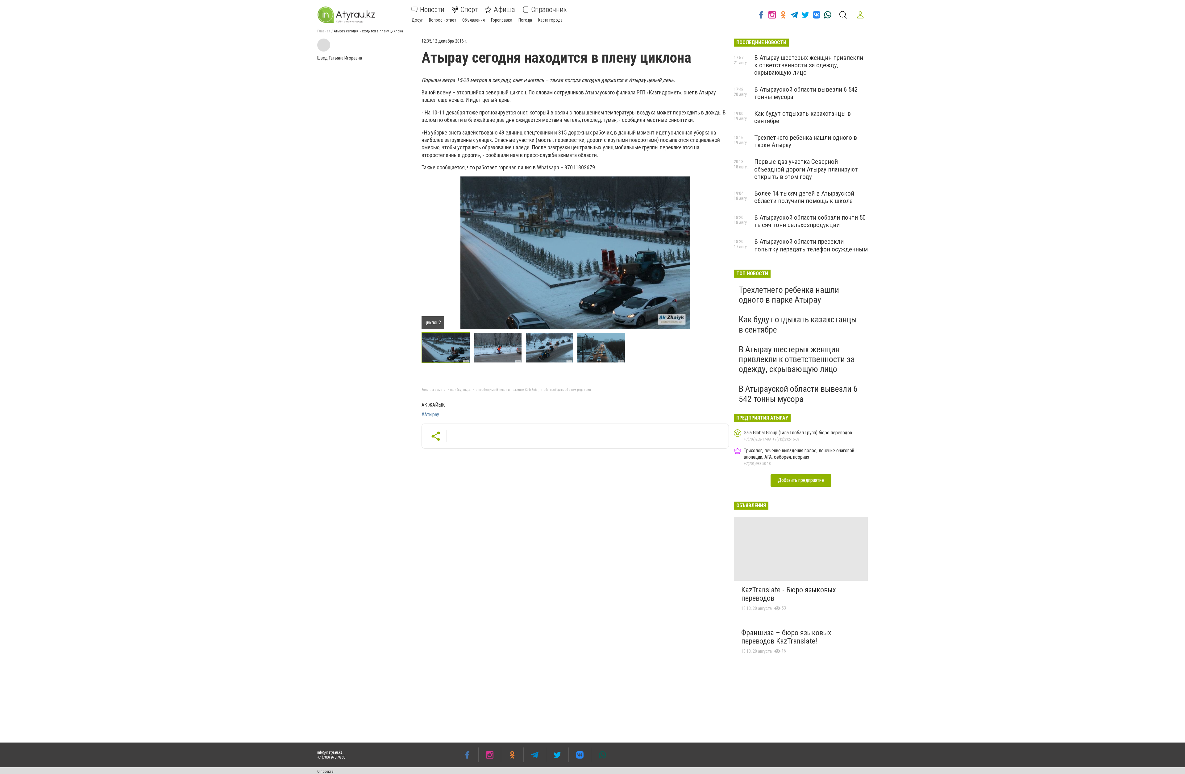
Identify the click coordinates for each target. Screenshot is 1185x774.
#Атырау (430, 414)
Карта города (550, 20)
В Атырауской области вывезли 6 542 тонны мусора (798, 394)
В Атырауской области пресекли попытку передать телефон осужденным (811, 245)
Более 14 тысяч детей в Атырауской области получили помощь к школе (804, 197)
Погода (525, 20)
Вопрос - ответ (442, 20)
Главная (323, 31)
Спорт (469, 9)
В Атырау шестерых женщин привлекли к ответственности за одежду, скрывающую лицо (808, 65)
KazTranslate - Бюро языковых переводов (788, 594)
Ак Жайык (433, 405)
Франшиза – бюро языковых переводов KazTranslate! (786, 637)
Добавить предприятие (801, 480)
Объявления (473, 20)
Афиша (504, 9)
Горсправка (501, 20)
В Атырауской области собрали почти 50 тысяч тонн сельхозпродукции (810, 221)
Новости (432, 9)
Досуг (417, 20)
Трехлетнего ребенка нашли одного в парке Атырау (789, 295)
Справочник (549, 9)
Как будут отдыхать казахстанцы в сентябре (798, 324)
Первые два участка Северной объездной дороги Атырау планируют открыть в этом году (806, 169)
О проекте (325, 771)
